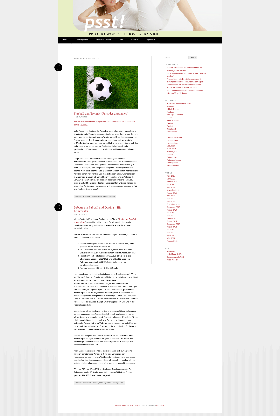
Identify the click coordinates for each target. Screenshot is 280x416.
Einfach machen (173, 121)
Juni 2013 (171, 216)
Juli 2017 (170, 185)
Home (64, 40)
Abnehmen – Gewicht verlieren (179, 103)
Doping (170, 118)
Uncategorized (117, 383)
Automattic (160, 405)
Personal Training (103, 40)
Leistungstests (172, 143)
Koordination (172, 132)
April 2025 (171, 176)
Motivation (171, 146)
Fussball (86, 197)
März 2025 (171, 179)
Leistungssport (82, 40)
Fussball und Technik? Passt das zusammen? (101, 113)
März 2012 (171, 238)
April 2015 (171, 196)
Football (170, 123)
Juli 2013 (170, 213)
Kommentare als (175, 257)
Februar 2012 (172, 241)
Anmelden (171, 251)
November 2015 (173, 190)
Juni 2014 (171, 199)
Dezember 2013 (173, 204)
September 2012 (173, 224)
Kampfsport (171, 129)
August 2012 (172, 227)
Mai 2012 (170, 235)
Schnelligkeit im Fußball (176, 71)
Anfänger (170, 106)
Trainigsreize (172, 157)
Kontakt (134, 40)
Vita (121, 40)
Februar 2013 (172, 218)
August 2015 (172, 193)
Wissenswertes (109, 197)
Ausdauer (87, 383)
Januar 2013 (172, 221)
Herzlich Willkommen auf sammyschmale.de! (184, 68)
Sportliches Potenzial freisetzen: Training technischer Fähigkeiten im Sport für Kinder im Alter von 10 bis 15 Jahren (185, 90)
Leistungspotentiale (174, 137)
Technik (170, 154)
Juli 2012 (170, 230)
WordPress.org (172, 260)
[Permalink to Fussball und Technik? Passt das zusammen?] (106, 87)
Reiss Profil (171, 149)
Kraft (168, 135)
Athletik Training (173, 109)
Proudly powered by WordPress (127, 405)
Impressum (150, 40)
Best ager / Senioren (175, 115)
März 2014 (171, 201)
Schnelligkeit (172, 152)
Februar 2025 (172, 182)
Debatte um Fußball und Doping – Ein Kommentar (97, 209)
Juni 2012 (171, 233)
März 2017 (171, 187)
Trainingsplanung (174, 160)
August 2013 (172, 210)
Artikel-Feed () (174, 254)
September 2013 (173, 207)
